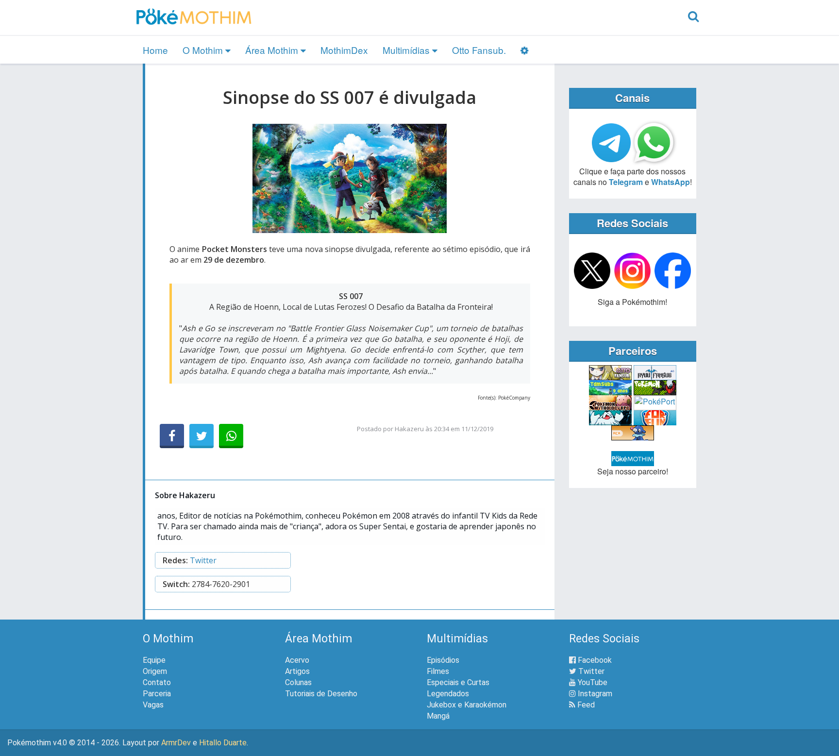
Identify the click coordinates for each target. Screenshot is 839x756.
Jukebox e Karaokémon (466, 704)
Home (155, 49)
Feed (585, 704)
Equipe (154, 660)
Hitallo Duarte (223, 742)
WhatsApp (670, 181)
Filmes (438, 671)
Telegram (626, 181)
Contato (157, 682)
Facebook (594, 660)
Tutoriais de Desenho (321, 693)
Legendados (448, 693)
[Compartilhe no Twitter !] (201, 436)
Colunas (298, 682)
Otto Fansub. (479, 49)
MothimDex (344, 49)
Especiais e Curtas (458, 682)
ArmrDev (176, 742)
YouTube (591, 682)
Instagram (594, 693)
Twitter (203, 560)
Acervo (297, 660)
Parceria (157, 693)
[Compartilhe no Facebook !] (172, 436)
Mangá (438, 716)
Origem (155, 671)
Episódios (443, 660)
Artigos (297, 671)
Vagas (153, 704)
